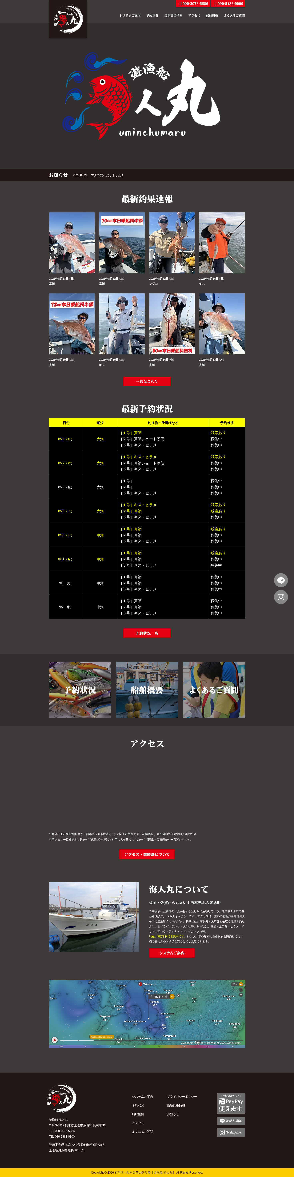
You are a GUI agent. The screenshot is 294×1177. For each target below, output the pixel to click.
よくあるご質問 (142, 1131)
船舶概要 (138, 1114)
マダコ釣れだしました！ (107, 175)
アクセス (138, 1123)
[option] (147, 96)
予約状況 (138, 1105)
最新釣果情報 (176, 1105)
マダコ (153, 283)
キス (202, 283)
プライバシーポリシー (182, 1096)
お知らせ (173, 1114)
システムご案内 (142, 1096)
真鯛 (52, 283)
